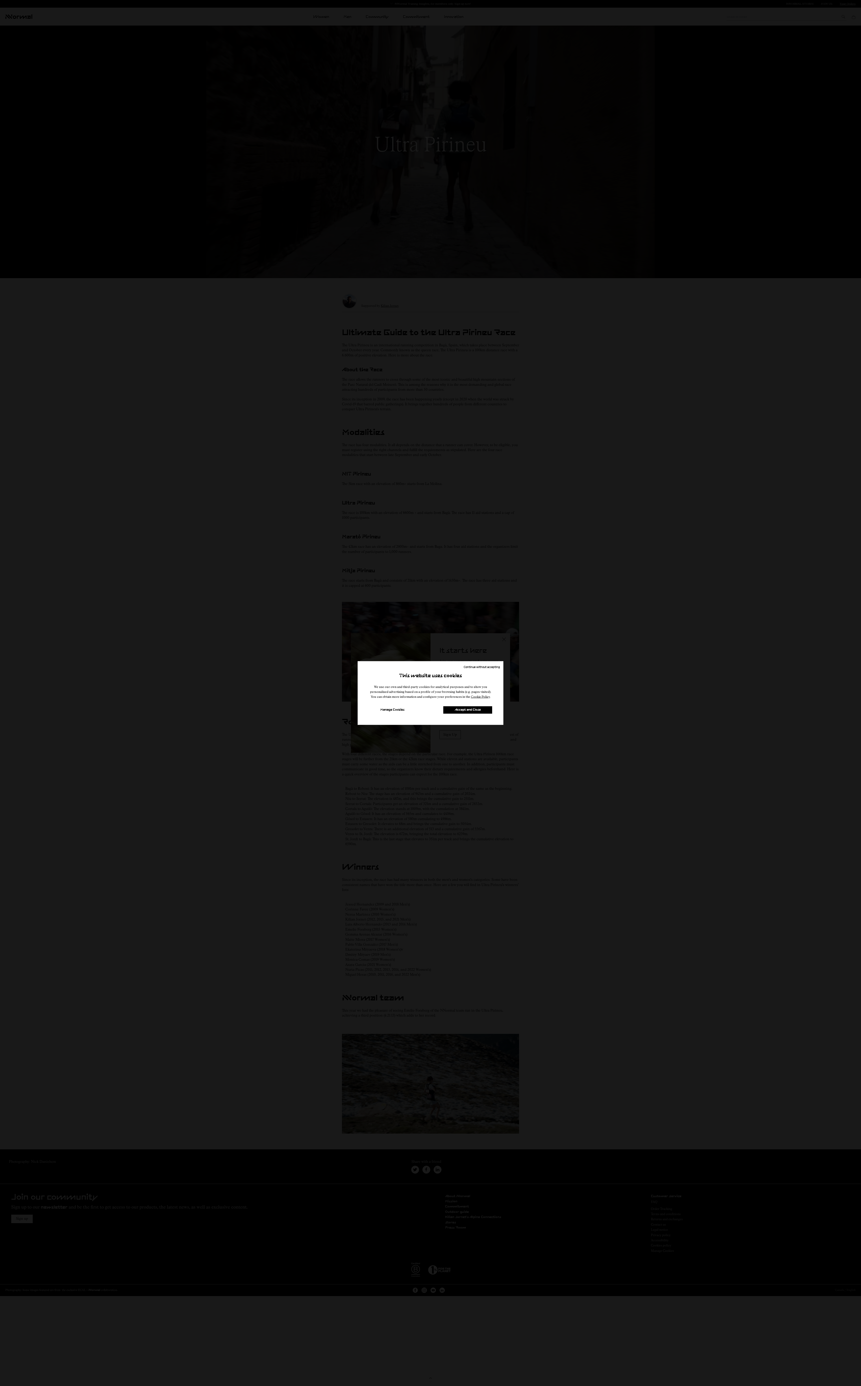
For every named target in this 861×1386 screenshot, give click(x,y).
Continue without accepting (482, 667)
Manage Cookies (392, 709)
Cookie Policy (480, 696)
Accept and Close (468, 709)
